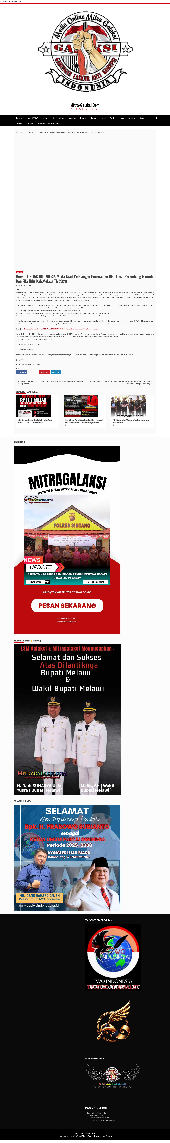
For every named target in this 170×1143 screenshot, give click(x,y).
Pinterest (45, 372)
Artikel (45, 118)
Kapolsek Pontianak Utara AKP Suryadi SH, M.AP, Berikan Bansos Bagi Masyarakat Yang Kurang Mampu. (61, 329)
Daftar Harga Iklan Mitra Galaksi (48, 124)
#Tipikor (38, 364)
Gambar (19, 124)
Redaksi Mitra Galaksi (96, 1115)
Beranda (19, 118)
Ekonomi (83, 118)
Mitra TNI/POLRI (32, 118)
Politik (112, 118)
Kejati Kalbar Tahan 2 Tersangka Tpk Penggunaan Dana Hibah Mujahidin (131, 421)
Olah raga (29, 124)
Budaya (121, 118)
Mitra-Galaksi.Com (85, 105)
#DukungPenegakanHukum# (27, 364)
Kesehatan (72, 118)
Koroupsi (19, 272)
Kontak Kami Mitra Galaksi (100, 1118)
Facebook (22, 372)
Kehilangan (132, 118)
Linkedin (57, 372)
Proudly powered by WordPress (69, 1136)
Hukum (103, 118)
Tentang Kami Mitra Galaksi (96, 1113)
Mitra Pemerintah (58, 118)
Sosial (142, 118)
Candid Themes (105, 1136)
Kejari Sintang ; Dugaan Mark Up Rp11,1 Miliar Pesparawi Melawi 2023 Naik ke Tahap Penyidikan (36, 421)
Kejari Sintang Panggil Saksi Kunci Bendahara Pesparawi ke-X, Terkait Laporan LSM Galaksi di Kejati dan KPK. (84, 421)
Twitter (34, 372)
